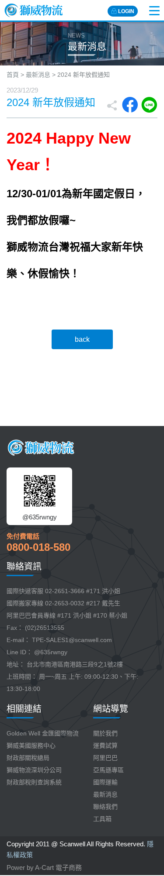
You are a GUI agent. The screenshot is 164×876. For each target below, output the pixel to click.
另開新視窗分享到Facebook (130, 104)
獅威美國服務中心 (31, 745)
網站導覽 (110, 709)
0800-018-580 (38, 547)
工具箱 (102, 818)
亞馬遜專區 (108, 769)
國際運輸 (105, 782)
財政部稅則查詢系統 (34, 782)
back (82, 339)
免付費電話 (23, 536)
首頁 (13, 74)
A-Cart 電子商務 (58, 867)
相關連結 (24, 709)
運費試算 (105, 745)
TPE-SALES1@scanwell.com (72, 639)
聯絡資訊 (24, 566)
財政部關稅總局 (28, 757)
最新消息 (38, 74)
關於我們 (105, 733)
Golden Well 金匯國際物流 (43, 733)
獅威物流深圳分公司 (34, 769)
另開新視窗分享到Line (149, 104)
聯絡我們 (105, 806)
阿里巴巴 (105, 757)
